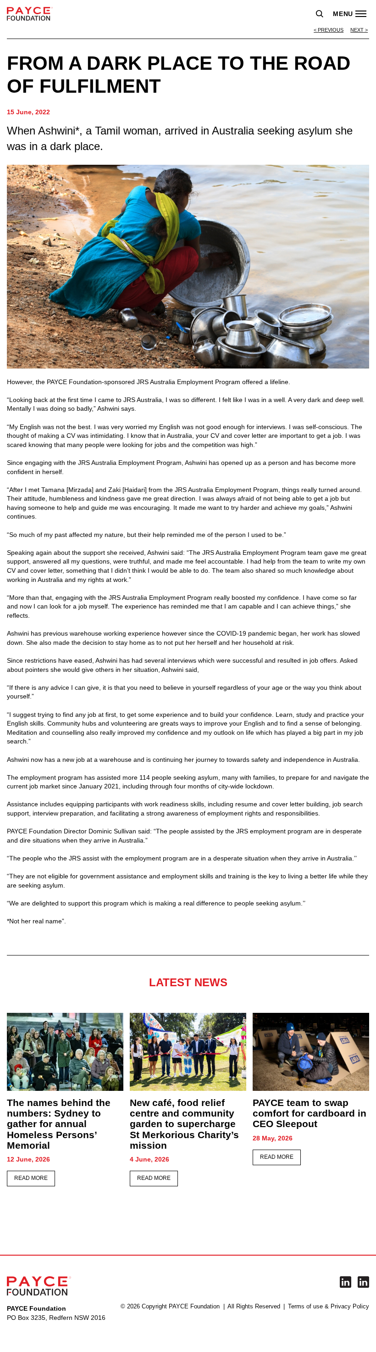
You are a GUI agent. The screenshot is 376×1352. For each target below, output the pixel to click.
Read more (31, 1178)
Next (357, 30)
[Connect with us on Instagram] (363, 1282)
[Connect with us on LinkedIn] (345, 1282)
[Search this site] (319, 13)
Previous (330, 30)
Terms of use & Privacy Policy (328, 1306)
